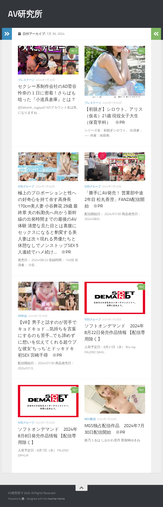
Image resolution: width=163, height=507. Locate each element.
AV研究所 (25, 14)
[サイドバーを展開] (7, 34)
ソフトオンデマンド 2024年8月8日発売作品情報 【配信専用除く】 (47, 436)
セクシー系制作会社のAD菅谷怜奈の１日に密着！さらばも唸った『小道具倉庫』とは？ (47, 93)
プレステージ (26, 80)
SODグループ (26, 186)
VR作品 (22, 316)
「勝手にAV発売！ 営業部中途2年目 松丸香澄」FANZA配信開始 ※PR (114, 199)
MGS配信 (90, 419)
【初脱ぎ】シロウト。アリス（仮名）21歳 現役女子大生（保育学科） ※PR (113, 116)
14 (75, 50)
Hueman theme (56, 498)
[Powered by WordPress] (23, 498)
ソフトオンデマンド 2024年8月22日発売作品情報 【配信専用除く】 (114, 332)
